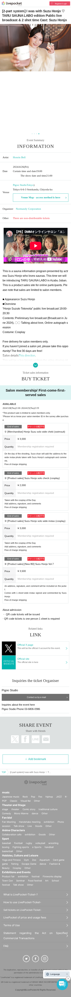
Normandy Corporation (28, 208)
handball (49, 847)
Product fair (8, 876)
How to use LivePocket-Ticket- (22, 902)
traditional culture (48, 809)
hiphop (49, 796)
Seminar (20, 880)
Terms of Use (11, 925)
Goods (38, 826)
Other (37, 800)
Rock (25, 796)
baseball (6, 843)
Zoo (34, 859)
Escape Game (29, 863)
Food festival (35, 880)
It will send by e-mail (46, 739)
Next (66, 78)
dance (35, 813)
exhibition (49, 821)
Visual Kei (26, 800)
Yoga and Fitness (11, 859)
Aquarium (44, 859)
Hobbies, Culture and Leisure (20, 855)
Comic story (29, 809)
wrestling (53, 843)
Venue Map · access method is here (40, 197)
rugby (29, 843)
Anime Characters (13, 830)
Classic (13, 800)
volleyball (40, 843)
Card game (58, 859)
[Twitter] (26, 958)
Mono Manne (21, 813)
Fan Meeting (9, 821)
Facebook (25, 739)
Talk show (19, 826)
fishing (14, 863)
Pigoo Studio (20, 185)
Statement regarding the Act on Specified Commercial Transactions (35, 935)
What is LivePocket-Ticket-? (20, 894)
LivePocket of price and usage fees (24, 917)
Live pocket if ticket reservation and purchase (12, 3)
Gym (26, 859)
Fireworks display (52, 876)
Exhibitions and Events (16, 872)
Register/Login (61, 4)
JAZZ (59, 796)
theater (15, 809)
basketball (7, 851)
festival (35, 876)
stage (5, 809)
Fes (40, 796)
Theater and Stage (14, 805)
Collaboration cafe (12, 834)
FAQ (5, 946)
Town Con (7, 880)
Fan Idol (7, 817)
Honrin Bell (19, 157)
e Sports (36, 847)
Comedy (6, 813)
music (6, 792)
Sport (5, 838)
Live (30, 826)
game (5, 863)
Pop (33, 796)
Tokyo (30, 185)
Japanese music (10, 796)
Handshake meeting (29, 821)
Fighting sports (21, 847)
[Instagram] (44, 958)
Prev (5, 78)
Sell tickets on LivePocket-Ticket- (22, 909)
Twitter (15, 739)
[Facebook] (35, 958)
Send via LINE (35, 739)
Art (46, 880)
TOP (4, 772)
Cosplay (17, 868)
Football (18, 843)
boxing (5, 847)
